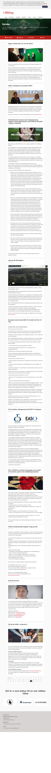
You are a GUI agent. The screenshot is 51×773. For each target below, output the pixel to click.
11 (36, 678)
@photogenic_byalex (20, 614)
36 (28, 681)
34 (23, 681)
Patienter (18, 17)
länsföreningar (38, 114)
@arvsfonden (19, 617)
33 (20, 681)
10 (33, 678)
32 (18, 681)
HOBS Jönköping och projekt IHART (20, 86)
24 (33, 679)
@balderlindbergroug (18, 615)
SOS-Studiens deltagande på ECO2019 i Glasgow (24, 409)
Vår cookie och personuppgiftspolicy (11, 769)
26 (38, 679)
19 (20, 679)
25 (36, 679)
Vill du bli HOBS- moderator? (17, 624)
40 (38, 681)
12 (38, 678)
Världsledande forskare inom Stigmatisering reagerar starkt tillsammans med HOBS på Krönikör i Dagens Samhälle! (25, 121)
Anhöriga (24, 17)
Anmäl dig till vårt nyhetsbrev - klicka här (12, 765)
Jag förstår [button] (45, 6)
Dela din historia (13, 581)
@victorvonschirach (20, 612)
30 (13, 681)
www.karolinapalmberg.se (14, 575)
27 (41, 679)
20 (23, 679)
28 (8, 681)
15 (10, 679)
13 (41, 678)
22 (28, 679)
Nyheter (32, 37)
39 (36, 681)
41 (41, 681)
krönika (24, 144)
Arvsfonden (12, 314)
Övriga (29, 17)
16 (13, 679)
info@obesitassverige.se (8, 760)
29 (10, 681)
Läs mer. (45, 5)
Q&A (43, 37)
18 (18, 679)
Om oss (34, 17)
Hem (6, 17)
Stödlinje (20, 37)
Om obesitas (11, 17)
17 (15, 679)
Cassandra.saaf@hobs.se (35, 670)
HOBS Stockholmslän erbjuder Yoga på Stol (22, 527)
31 (15, 681)
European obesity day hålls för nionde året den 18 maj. (25, 320)
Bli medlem (40, 17)
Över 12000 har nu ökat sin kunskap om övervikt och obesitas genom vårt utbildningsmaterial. (24, 471)
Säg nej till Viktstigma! (15, 260)
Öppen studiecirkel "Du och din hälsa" (20, 43)
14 (8, 679)
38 (33, 681)
